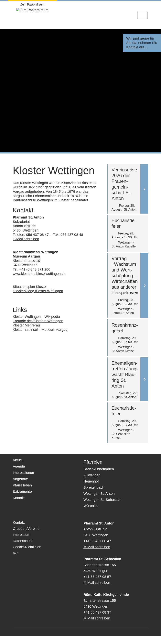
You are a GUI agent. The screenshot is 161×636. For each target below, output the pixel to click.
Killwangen (92, 475)
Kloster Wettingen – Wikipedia (36, 317)
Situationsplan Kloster (30, 287)
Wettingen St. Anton (99, 494)
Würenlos (90, 506)
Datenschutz (22, 541)
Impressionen (23, 473)
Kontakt (19, 498)
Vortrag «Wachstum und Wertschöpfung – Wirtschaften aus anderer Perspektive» (125, 275)
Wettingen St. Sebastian (102, 500)
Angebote (20, 479)
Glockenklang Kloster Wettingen (38, 291)
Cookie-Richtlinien (27, 547)
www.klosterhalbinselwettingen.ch (39, 274)
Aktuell (18, 460)
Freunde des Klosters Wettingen (38, 321)
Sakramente (22, 492)
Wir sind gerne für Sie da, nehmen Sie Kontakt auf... (141, 42)
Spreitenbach (93, 487)
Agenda (19, 466)
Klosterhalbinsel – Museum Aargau (40, 330)
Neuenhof (91, 481)
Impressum (21, 535)
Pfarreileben (22, 485)
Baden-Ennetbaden (98, 469)
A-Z (15, 553)
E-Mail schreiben (26, 239)
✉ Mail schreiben (96, 547)
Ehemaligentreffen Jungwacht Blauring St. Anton (125, 374)
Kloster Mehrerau (26, 325)
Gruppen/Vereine (26, 529)
